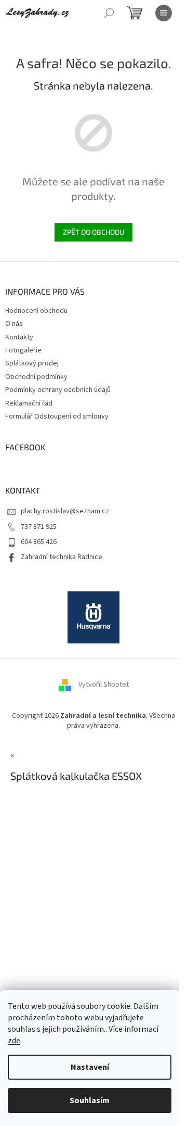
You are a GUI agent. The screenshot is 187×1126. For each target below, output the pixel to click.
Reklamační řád (28, 403)
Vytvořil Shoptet (103, 684)
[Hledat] (109, 13)
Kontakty (19, 337)
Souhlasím (90, 1100)
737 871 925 (39, 527)
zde (14, 1040)
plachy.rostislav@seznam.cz (65, 511)
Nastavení (90, 1067)
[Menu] (163, 13)
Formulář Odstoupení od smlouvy (57, 416)
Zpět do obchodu (93, 231)
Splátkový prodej (32, 363)
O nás (14, 324)
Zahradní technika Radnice (61, 557)
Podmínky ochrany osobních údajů (58, 390)
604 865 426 (39, 542)
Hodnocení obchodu (36, 311)
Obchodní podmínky (36, 377)
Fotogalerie (23, 350)
